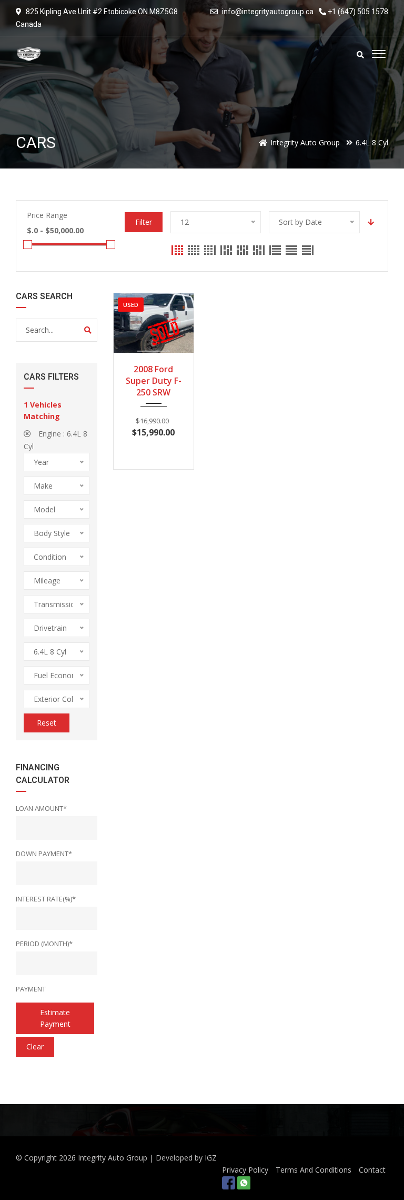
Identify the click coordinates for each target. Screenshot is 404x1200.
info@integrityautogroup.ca (268, 11)
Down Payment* (44, 853)
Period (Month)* (44, 943)
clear (35, 1047)
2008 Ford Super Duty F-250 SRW (153, 380)
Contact (372, 1170)
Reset (46, 723)
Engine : (55, 440)
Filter (143, 222)
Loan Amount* (41, 808)
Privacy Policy (245, 1170)
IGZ (211, 1158)
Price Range (47, 215)
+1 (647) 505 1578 (357, 11)
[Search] (87, 330)
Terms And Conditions (313, 1170)
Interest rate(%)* (46, 899)
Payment (31, 989)
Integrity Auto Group (112, 1158)
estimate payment (55, 1018)
